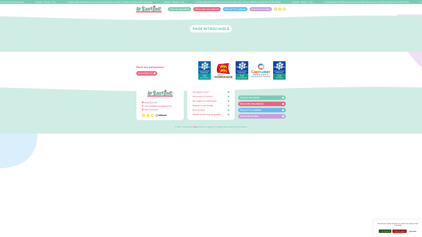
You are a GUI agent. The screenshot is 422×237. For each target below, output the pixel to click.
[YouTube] (284, 9)
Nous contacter (151, 110)
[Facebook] (275, 9)
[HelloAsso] (161, 115)
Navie (195, 127)
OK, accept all (385, 231)
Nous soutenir (199, 110)
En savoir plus (145, 73)
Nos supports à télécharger (205, 101)
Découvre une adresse (207, 9)
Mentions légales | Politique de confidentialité (219, 127)
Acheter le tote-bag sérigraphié (207, 114)
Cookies (243, 127)
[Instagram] (280, 9)
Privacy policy (397, 233)
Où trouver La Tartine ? (203, 96)
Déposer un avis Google (203, 105)
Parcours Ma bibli (260, 9)
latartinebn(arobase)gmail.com (158, 106)
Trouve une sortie (180, 9)
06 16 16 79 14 (150, 102)
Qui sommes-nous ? (201, 92)
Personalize (412, 231)
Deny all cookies (400, 231)
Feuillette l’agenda (235, 9)
